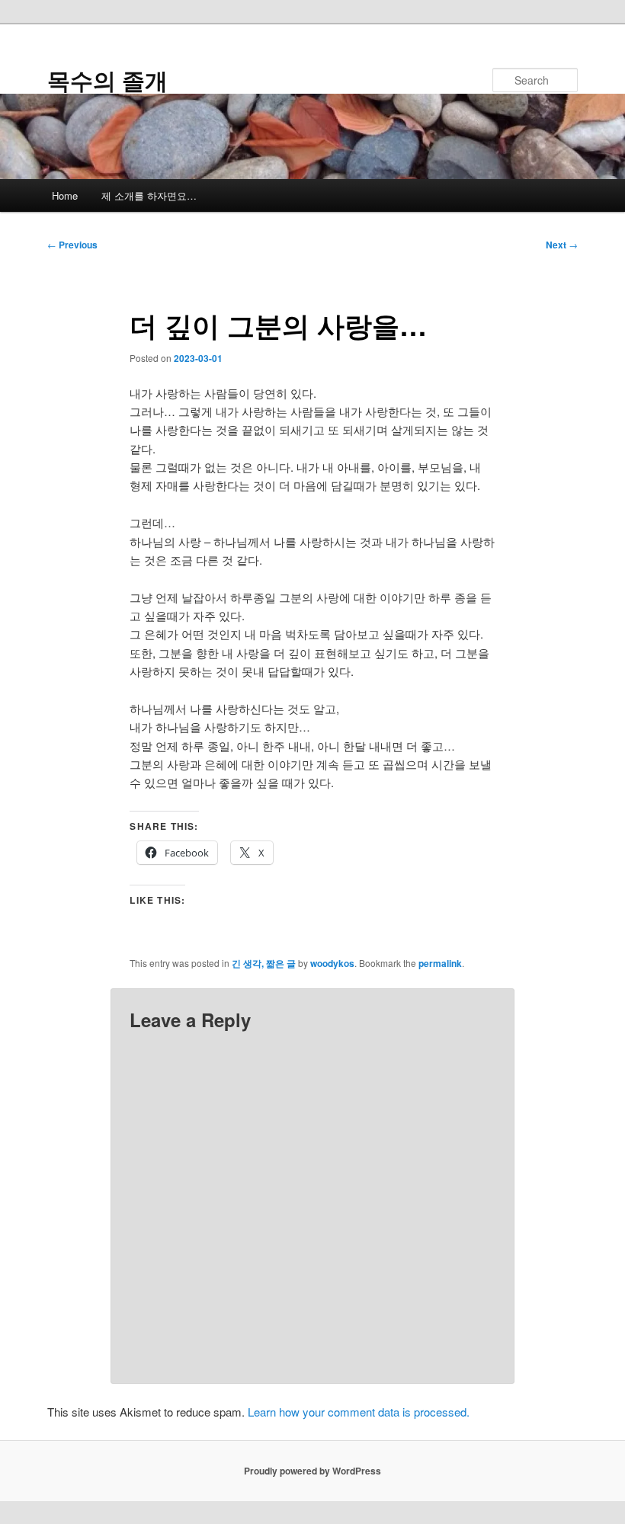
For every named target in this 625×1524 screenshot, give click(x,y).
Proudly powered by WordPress (312, 1471)
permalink (440, 963)
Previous (72, 244)
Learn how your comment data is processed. (359, 1412)
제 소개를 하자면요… (149, 195)
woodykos (332, 963)
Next (562, 244)
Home (65, 195)
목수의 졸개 (107, 79)
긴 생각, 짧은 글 (264, 963)
